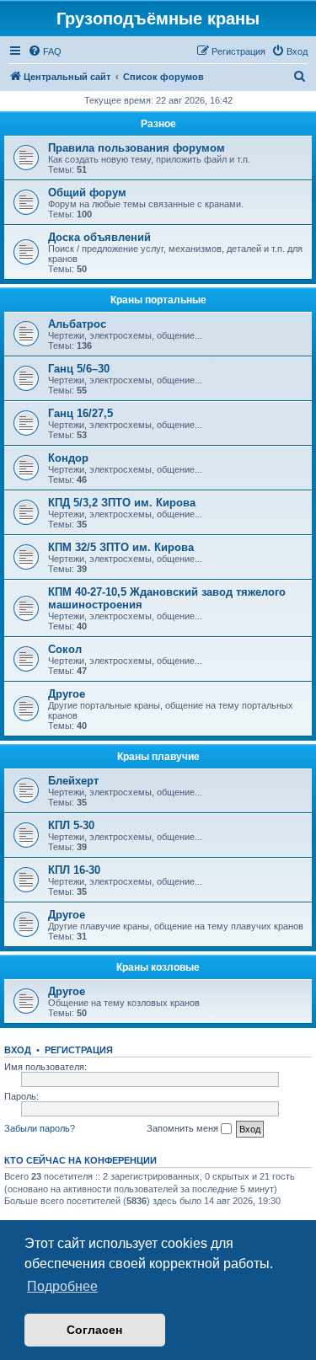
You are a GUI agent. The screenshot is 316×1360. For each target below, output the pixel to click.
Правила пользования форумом (136, 148)
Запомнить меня (184, 1128)
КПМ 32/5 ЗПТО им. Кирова (121, 547)
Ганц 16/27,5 (80, 413)
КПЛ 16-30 (74, 870)
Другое (66, 694)
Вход (17, 1050)
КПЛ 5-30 (71, 825)
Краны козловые (158, 967)
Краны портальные (158, 300)
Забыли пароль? (39, 1128)
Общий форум (87, 192)
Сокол (65, 649)
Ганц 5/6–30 (79, 368)
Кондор (68, 458)
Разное (158, 124)
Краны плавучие (158, 757)
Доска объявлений (99, 237)
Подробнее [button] (62, 1286)
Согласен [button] (94, 1329)
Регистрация (79, 1050)
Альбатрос (77, 324)
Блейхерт (73, 780)
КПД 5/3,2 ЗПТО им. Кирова (121, 502)
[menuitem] (45, 51)
